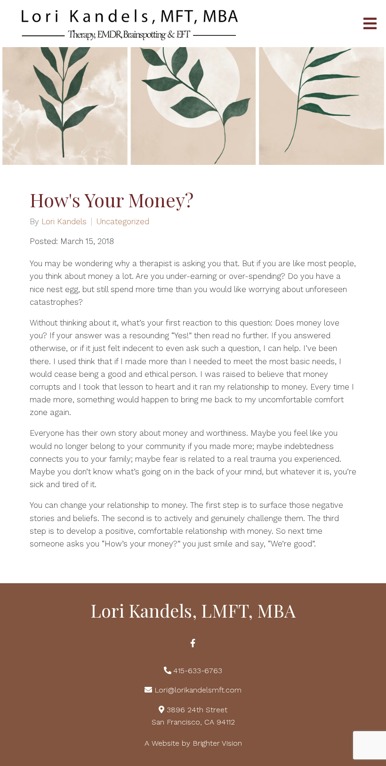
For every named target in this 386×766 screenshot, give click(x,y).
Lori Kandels (64, 222)
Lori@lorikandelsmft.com (197, 689)
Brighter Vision (217, 743)
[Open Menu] (370, 23)
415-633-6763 (197, 670)
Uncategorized (122, 222)
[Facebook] (193, 643)
